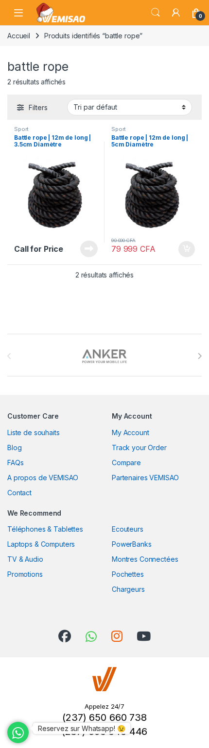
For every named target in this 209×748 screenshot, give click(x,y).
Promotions (25, 574)
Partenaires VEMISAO (145, 477)
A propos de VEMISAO (42, 477)
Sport (21, 129)
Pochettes (128, 574)
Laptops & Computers (41, 544)
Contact (19, 492)
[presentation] (199, 356)
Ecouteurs (127, 529)
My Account (130, 432)
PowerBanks (132, 544)
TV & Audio (25, 559)
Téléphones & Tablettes (45, 529)
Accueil (18, 36)
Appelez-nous (83, 249)
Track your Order (139, 447)
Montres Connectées (145, 559)
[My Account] (176, 12)
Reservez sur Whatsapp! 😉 (81, 728)
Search (155, 12)
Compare (126, 462)
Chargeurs (128, 589)
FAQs (15, 462)
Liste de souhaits (33, 432)
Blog (14, 447)
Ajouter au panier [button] (184, 249)
